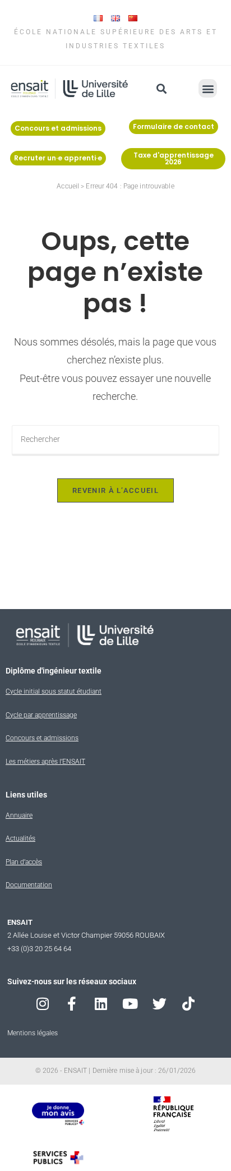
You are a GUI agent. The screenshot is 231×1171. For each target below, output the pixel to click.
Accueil (68, 186)
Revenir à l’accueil (115, 490)
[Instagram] (43, 1004)
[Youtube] (130, 1004)
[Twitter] (160, 1004)
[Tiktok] (189, 1004)
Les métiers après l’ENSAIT (45, 762)
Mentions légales (32, 1033)
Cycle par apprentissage (41, 715)
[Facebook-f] (72, 1004)
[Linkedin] (101, 1004)
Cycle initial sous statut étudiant (53, 691)
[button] (162, 88)
